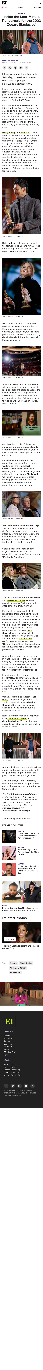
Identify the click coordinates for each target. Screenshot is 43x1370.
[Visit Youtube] (26, 1086)
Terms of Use (9, 1064)
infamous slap (30, 669)
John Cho (25, 132)
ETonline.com (13, 808)
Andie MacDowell (29, 474)
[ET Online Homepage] (5, 3)
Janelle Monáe (9, 337)
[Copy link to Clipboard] (26, 68)
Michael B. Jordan (17, 718)
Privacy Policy (10, 1067)
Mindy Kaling (8, 132)
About (6, 1049)
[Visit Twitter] (12, 1086)
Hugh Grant (15, 973)
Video (20, 8)
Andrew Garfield (10, 525)
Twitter (7, 1041)
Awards (21, 13)
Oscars (28, 100)
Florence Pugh (31, 525)
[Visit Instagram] (19, 1086)
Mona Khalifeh (11, 60)
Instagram (8, 1038)
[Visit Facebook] (6, 1086)
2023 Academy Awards (19, 794)
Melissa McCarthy (16, 600)
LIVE (5, 8)
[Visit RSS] (32, 1086)
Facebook (8, 1035)
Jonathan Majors (10, 721)
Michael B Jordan (18, 968)
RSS (6, 1055)
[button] (21, 891)
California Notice (11, 1072)
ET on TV (8, 1046)
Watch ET (37, 8)
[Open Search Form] (40, 3)
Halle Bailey (34, 597)
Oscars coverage (21, 810)
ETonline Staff (10, 1052)
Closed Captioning (12, 1069)
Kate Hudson (8, 243)
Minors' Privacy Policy (14, 1075)
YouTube (8, 1044)
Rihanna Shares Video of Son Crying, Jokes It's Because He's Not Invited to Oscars (20, 909)
